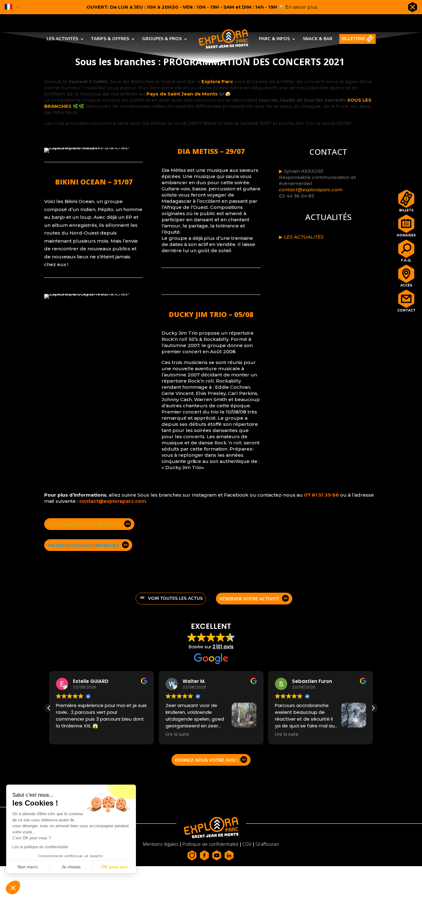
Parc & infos (274, 39)
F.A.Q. (406, 259)
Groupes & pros (162, 39)
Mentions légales (161, 844)
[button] (373, 708)
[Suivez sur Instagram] (192, 855)
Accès (406, 284)
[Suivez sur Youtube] (217, 855)
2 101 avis (223, 646)
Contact (406, 309)
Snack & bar (317, 39)
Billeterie (353, 39)
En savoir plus (301, 7)
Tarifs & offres (110, 39)
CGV (247, 844)
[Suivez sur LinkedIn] (229, 855)
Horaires (406, 234)
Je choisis (71, 866)
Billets (406, 209)
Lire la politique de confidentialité (40, 847)
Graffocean (267, 844)
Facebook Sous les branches (83, 546)
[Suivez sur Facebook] (205, 855)
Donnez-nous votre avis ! (206, 760)
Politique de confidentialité (210, 844)
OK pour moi (114, 866)
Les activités (62, 39)
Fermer (412, 8)
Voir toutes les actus (175, 598)
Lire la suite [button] (177, 734)
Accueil (204, 34)
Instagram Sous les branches (84, 524)
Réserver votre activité (249, 599)
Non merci (28, 866)
